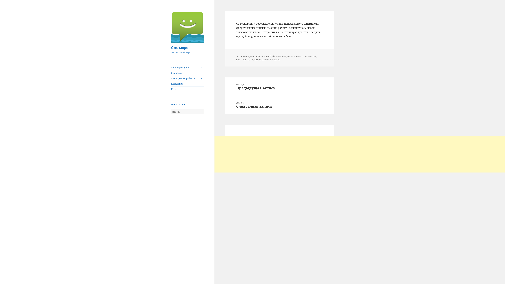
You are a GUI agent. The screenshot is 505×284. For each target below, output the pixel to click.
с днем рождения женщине (265, 59)
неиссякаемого (295, 56)
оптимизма (310, 56)
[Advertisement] (79, 154)
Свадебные (177, 73)
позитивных (242, 59)
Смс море (179, 47)
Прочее (175, 89)
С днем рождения (180, 67)
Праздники (177, 83)
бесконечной (279, 56)
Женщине (248, 56)
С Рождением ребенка (183, 78)
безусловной (264, 56)
